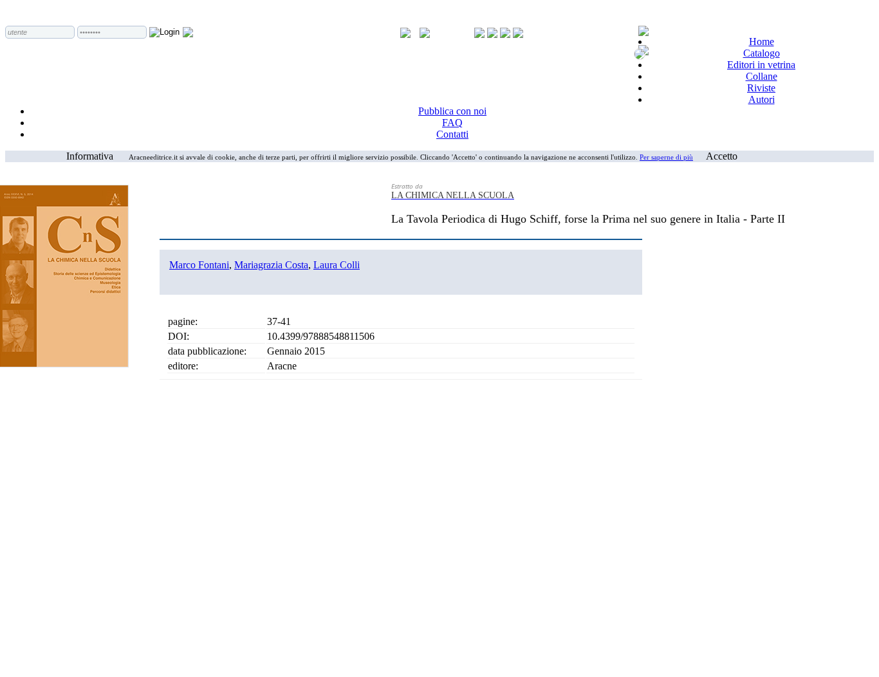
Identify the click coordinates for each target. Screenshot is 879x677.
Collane (761, 76)
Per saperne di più (666, 157)
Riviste (761, 87)
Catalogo (761, 53)
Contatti (452, 134)
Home (761, 41)
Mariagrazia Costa (271, 264)
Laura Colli (336, 264)
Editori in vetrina (761, 64)
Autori (761, 99)
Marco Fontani (199, 264)
